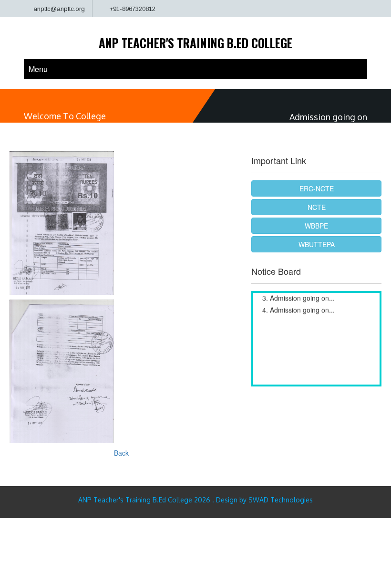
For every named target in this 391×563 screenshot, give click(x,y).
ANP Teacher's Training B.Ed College (195, 43)
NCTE (317, 207)
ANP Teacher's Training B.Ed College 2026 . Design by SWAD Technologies (195, 500)
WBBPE (316, 225)
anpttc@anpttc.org (59, 8)
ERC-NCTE (316, 188)
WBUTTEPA (316, 244)
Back (121, 453)
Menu (38, 68)
